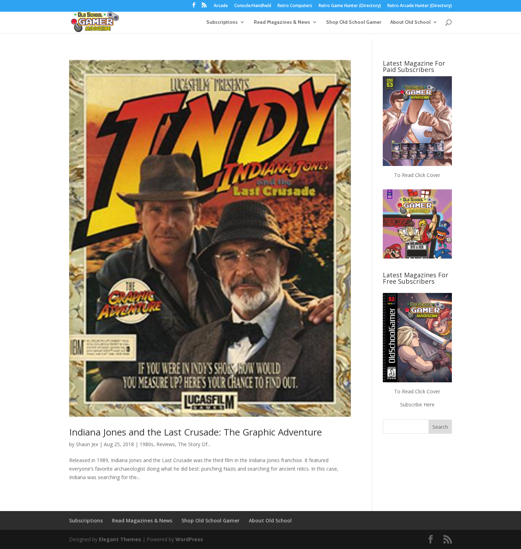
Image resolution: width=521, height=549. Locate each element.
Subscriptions (222, 22)
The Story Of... (194, 444)
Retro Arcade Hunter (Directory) (419, 6)
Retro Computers (295, 6)
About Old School (410, 22)
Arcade (221, 6)
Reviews (165, 444)
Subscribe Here (417, 404)
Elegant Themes (120, 539)
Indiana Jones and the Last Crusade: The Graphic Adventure (195, 432)
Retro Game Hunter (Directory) (350, 6)
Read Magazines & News (282, 22)
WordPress (189, 539)
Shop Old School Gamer (353, 22)
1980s (146, 444)
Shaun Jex (87, 444)
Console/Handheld (252, 6)
